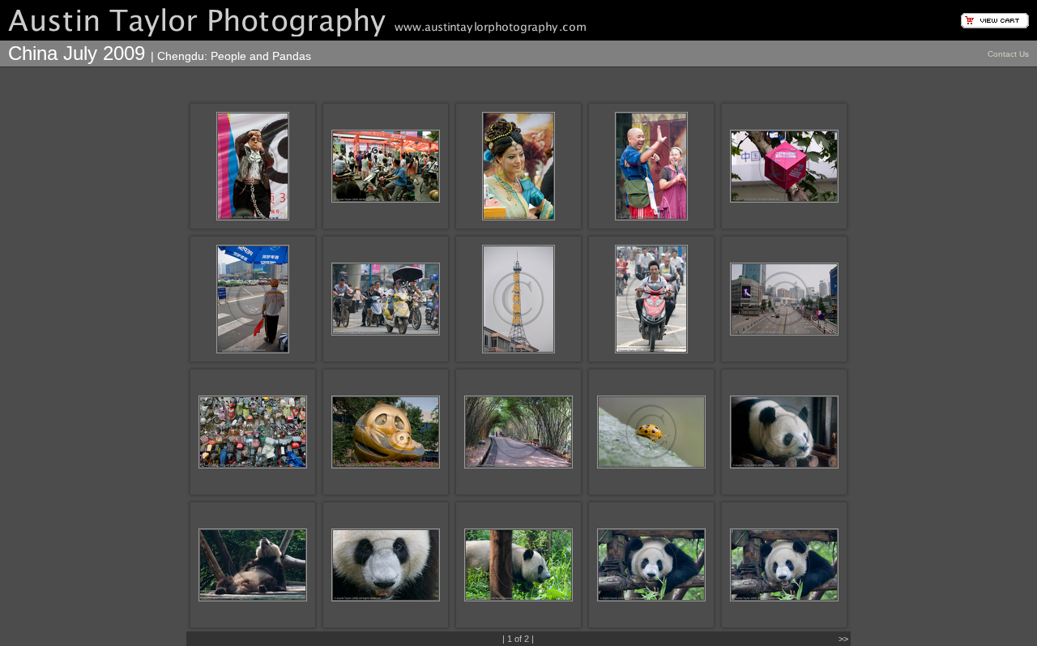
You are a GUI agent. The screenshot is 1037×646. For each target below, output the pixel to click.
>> (843, 639)
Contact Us (1008, 53)
